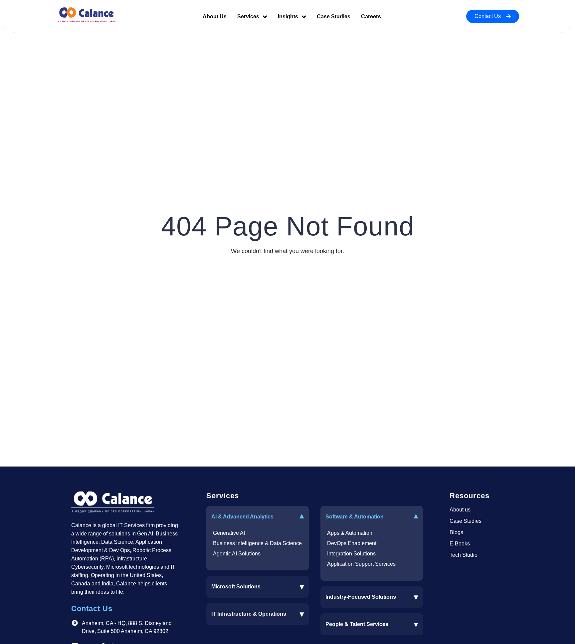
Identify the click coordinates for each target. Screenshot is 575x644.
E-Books (460, 543)
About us (460, 509)
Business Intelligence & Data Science (257, 543)
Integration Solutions (351, 553)
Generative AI (229, 533)
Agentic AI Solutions (237, 553)
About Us (215, 16)
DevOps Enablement (351, 543)
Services (249, 16)
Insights (288, 16)
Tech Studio (464, 555)
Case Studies (333, 16)
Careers (371, 16)
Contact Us (488, 16)
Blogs (456, 532)
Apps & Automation (349, 533)
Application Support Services (361, 564)
